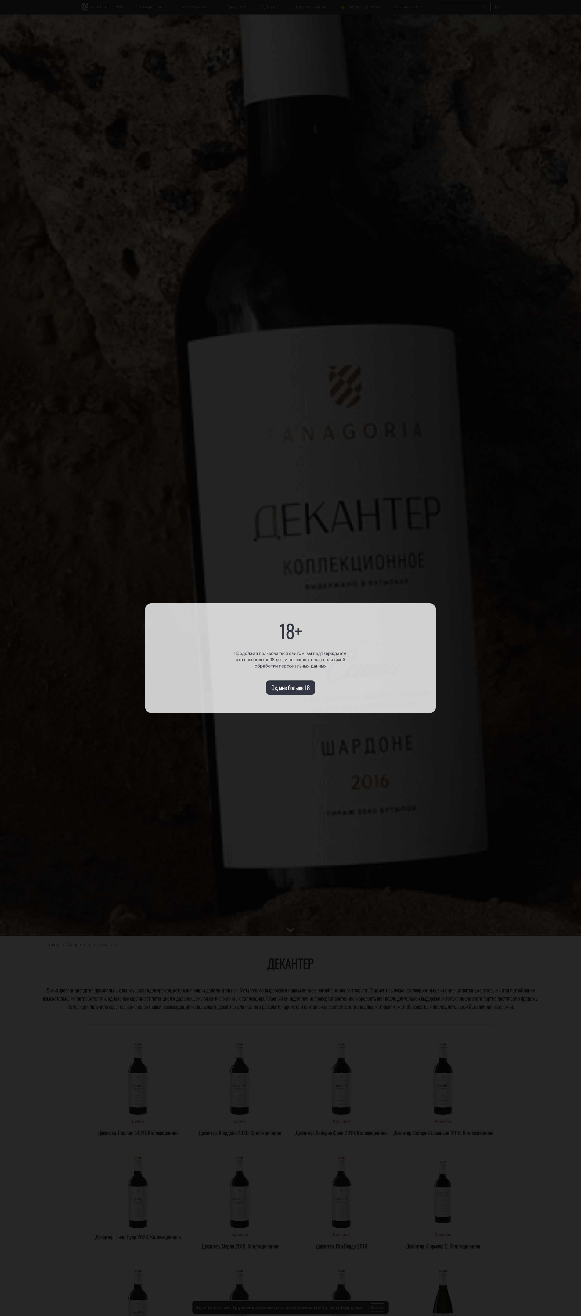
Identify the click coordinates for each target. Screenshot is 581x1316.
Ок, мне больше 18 (290, 687)
